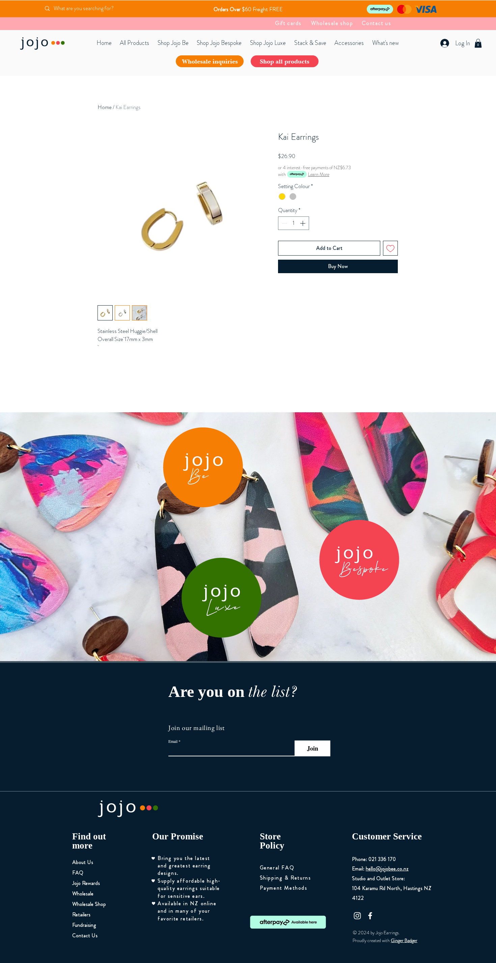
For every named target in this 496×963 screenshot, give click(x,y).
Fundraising (84, 925)
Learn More (318, 174)
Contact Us (85, 935)
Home (105, 107)
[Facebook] (370, 915)
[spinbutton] (293, 223)
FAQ (77, 873)
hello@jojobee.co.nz (387, 869)
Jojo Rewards (86, 883)
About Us (82, 862)
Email (172, 741)
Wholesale (82, 893)
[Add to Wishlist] (390, 248)
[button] (478, 43)
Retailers (81, 914)
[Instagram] (357, 915)
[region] (203, 467)
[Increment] (303, 223)
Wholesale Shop (89, 904)
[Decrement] (283, 223)
